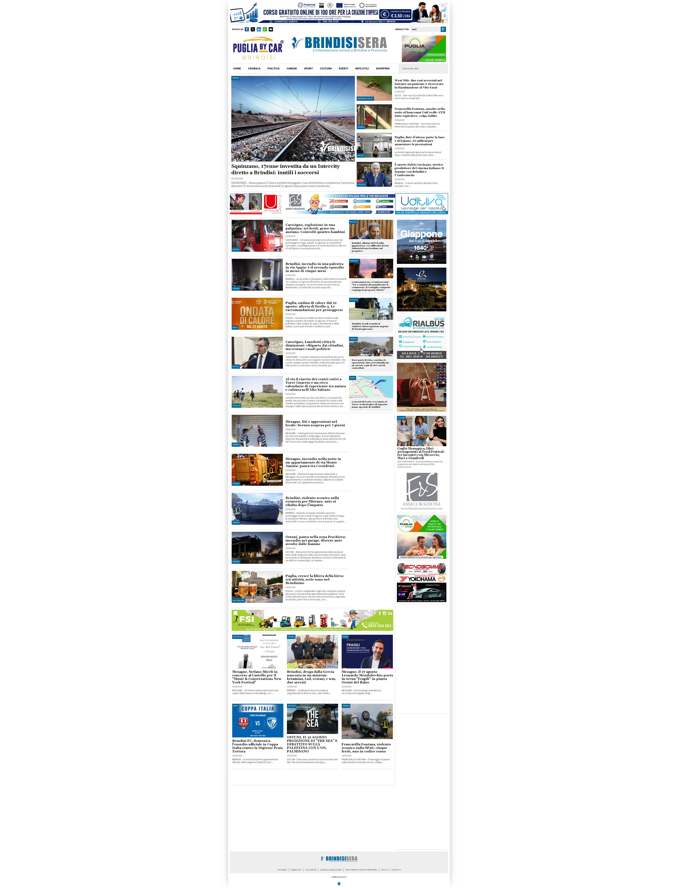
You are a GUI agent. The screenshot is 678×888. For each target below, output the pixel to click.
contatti (396, 869)
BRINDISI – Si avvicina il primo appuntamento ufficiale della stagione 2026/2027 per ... (255, 761)
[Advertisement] (273, 778)
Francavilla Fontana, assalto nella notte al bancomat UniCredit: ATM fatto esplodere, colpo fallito (420, 112)
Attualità (361, 184)
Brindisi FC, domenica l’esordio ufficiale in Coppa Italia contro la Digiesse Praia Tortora (257, 746)
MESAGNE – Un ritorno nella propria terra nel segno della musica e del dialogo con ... (255, 692)
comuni (292, 68)
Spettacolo (237, 637)
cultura (326, 68)
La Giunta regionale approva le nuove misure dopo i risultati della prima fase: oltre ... (418, 154)
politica (273, 68)
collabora (310, 869)
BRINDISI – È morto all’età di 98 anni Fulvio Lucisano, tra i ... (416, 184)
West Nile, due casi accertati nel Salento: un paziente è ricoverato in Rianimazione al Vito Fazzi (419, 84)
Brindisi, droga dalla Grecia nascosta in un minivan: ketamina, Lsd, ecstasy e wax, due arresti (311, 677)
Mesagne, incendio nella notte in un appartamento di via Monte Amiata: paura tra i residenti (313, 462)
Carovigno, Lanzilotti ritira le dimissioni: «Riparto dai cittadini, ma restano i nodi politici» (315, 345)
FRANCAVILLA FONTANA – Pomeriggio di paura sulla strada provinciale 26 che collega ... (365, 761)
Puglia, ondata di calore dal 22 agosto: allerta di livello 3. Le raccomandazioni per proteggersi (314, 306)
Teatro (345, 637)
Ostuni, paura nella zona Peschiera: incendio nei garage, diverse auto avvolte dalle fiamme (316, 540)
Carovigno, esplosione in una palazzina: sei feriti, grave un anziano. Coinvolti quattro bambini (315, 228)
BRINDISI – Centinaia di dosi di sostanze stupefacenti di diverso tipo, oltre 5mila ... (309, 692)
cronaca (254, 68)
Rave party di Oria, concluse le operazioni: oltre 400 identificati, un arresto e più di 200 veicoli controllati (370, 364)
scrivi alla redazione (330, 869)
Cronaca (235, 78)
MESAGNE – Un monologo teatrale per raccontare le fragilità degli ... (361, 692)
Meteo (235, 327)
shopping (383, 68)
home (237, 68)
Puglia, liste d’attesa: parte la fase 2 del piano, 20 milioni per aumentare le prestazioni (420, 141)
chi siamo (282, 869)
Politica (361, 155)
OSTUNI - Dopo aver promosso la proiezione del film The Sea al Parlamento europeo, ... (312, 761)
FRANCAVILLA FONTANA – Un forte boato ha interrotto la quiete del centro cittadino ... (417, 125)
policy (384, 869)
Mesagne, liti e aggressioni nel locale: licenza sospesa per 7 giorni (315, 423)
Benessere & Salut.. (365, 98)
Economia (354, 261)
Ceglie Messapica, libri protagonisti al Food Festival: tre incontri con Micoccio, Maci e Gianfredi (421, 453)
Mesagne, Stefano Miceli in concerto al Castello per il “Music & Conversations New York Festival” (256, 677)
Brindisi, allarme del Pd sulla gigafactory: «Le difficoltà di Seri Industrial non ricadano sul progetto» (370, 247)
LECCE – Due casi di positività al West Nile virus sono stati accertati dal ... (419, 97)
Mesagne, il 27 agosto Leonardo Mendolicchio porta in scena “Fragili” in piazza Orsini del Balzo (367, 677)
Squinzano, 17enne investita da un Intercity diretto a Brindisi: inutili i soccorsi (285, 169)
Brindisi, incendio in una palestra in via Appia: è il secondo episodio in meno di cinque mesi (315, 267)
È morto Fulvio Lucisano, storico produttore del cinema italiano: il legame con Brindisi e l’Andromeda (419, 170)
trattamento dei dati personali (361, 869)
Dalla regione (238, 600)
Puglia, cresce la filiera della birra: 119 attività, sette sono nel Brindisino (315, 579)
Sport (235, 706)
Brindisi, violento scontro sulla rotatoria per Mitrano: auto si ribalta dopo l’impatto (312, 501)
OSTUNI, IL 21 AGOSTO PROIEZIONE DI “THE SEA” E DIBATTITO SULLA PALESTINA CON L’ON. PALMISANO (312, 744)
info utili (362, 68)
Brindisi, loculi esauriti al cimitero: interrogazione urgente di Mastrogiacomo (370, 326)
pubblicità (296, 869)
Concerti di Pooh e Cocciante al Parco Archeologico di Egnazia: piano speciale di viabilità (370, 404)
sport (308, 68)
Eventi (343, 68)
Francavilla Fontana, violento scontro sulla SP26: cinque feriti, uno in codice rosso (366, 748)
